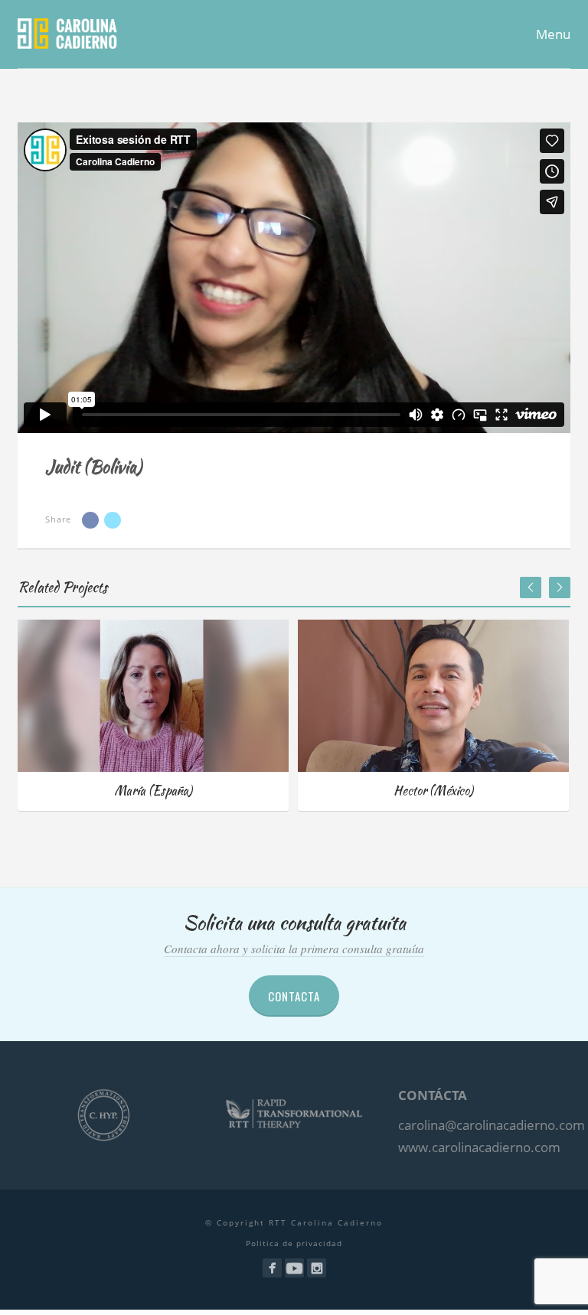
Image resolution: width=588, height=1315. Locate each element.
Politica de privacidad (294, 1243)
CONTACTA (294, 996)
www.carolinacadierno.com (479, 1147)
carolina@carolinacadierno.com (491, 1125)
